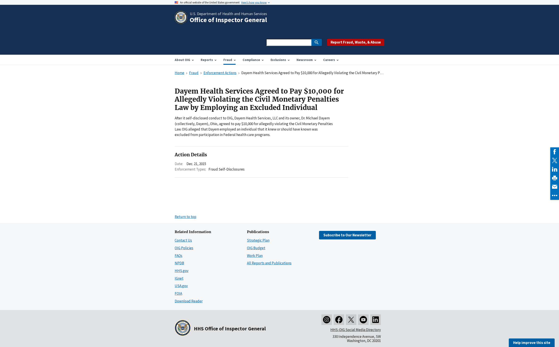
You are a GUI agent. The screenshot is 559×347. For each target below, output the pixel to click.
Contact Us (183, 240)
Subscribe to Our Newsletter (347, 235)
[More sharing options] (554, 195)
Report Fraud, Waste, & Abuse (356, 42)
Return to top (185, 216)
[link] (554, 151)
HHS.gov (181, 270)
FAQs (178, 255)
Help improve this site (531, 342)
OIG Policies (184, 248)
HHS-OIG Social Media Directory (355, 329)
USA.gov (181, 285)
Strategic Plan (258, 240)
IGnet (179, 278)
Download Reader (189, 301)
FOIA (178, 293)
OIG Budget (256, 248)
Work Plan (255, 255)
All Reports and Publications (269, 263)
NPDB (179, 263)
